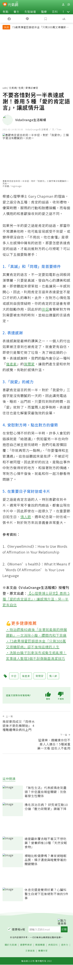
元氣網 (13, 87)
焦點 (5, 12)
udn (5, 87)
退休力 (64, 945)
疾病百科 (53, 945)
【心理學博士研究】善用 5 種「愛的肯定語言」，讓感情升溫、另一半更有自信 (36, 599)
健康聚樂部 (26, 945)
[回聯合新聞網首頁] (5, 5)
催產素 (11, 363)
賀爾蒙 (29, 363)
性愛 (21, 87)
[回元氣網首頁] (13, 4)
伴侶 (45, 309)
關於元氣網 (11, 945)
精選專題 (40, 945)
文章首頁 (30, 951)
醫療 (44, 12)
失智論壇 (30, 12)
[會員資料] (63, 4)
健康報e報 (18, 929)
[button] (68, 11)
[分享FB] (9, 18)
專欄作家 (43, 951)
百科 (55, 12)
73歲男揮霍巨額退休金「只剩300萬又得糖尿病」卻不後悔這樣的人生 (41, 27)
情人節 (25, 516)
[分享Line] (27, 18)
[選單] (69, 4)
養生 (16, 12)
